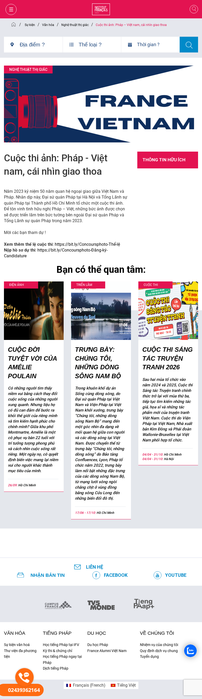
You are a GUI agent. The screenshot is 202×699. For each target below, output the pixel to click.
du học (96, 633)
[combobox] (41, 46)
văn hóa (14, 633)
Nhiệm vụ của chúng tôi (159, 645)
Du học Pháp (97, 645)
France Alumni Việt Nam (107, 651)
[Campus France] (58, 604)
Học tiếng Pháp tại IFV (61, 645)
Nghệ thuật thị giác (28, 69)
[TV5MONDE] (101, 603)
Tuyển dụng (149, 656)
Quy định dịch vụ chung (159, 651)
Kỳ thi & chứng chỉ (57, 651)
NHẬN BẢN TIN (48, 575)
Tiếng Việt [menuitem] (126, 685)
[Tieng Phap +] (144, 603)
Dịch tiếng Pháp (55, 668)
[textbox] (41, 44)
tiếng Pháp (57, 633)
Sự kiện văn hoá (17, 645)
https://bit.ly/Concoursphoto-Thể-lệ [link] (87, 244)
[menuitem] (86, 685)
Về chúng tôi (157, 633)
